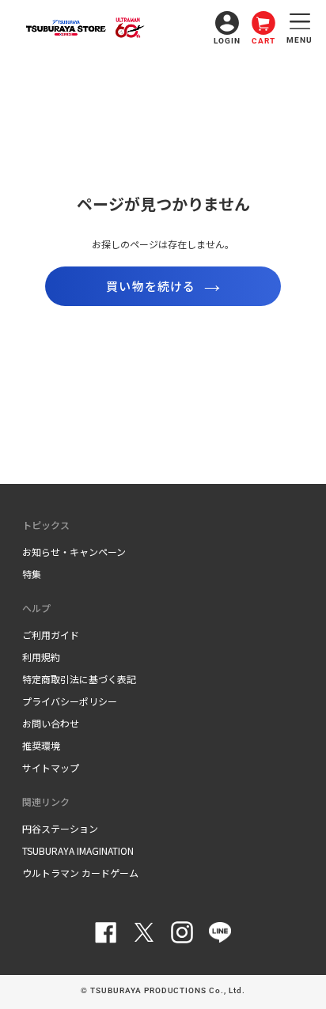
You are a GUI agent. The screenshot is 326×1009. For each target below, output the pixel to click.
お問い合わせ (50, 723)
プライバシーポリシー (69, 701)
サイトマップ (50, 767)
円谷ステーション (60, 828)
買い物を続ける (150, 286)
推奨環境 (41, 745)
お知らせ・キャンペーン (74, 551)
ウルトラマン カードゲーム (80, 872)
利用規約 (41, 656)
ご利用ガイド (50, 634)
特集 (31, 573)
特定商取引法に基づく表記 (79, 679)
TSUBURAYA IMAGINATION (78, 850)
